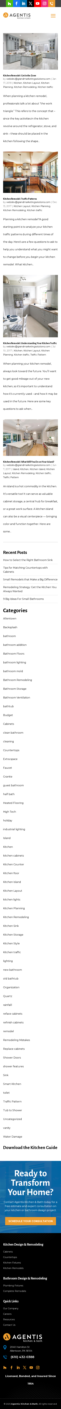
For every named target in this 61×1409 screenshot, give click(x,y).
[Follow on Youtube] (37, 3)
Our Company (10, 1308)
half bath (9, 794)
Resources (9, 1319)
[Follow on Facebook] (16, 3)
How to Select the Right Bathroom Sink (28, 560)
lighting (8, 961)
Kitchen (18, 83)
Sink (5, 1075)
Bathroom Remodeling (17, 680)
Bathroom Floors (13, 653)
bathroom (9, 636)
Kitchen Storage (13, 934)
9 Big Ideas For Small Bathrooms (23, 598)
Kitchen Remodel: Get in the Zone (19, 75)
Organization (11, 987)
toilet (6, 1092)
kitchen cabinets (13, 855)
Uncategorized (12, 1119)
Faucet (7, 767)
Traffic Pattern (38, 354)
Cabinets (8, 723)
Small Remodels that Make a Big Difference (30, 579)
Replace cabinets (14, 1048)
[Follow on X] (30, 3)
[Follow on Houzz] (9, 3)
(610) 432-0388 (51, 3)
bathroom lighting (14, 662)
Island (16, 469)
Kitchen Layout (31, 83)
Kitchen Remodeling (25, 87)
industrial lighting (14, 829)
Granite (7, 776)
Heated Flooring (13, 802)
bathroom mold (13, 671)
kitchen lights (11, 899)
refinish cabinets (13, 1022)
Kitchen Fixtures (12, 1262)
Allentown (9, 618)
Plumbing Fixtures (13, 1285)
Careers (7, 1314)
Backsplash (10, 627)
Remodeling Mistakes (16, 1040)
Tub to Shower (12, 1110)
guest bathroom (13, 785)
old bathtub (10, 978)
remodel (8, 1031)
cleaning (8, 741)
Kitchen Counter (13, 864)
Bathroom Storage (14, 688)
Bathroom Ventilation (16, 697)
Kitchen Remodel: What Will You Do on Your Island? (28, 462)
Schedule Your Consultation (30, 1221)
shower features (13, 1066)
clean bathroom (13, 732)
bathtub (8, 706)
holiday (7, 820)
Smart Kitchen (12, 1084)
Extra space (10, 759)
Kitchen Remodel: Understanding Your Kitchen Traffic (30, 343)
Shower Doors (12, 1057)
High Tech (9, 811)
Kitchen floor (11, 873)
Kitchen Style (11, 943)
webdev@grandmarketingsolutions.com (28, 78)
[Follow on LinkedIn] (23, 3)
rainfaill (7, 1004)
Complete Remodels (14, 1291)
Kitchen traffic (45, 87)
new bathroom (12, 969)
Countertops (11, 750)
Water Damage (12, 1136)
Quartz (7, 996)
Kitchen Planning (40, 206)
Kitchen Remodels (13, 1268)
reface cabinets (12, 1013)
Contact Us (9, 1325)
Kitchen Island (37, 469)
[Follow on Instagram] (44, 3)
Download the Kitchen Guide (30, 1147)
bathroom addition (15, 644)
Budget (8, 715)
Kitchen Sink (11, 925)
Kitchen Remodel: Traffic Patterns (20, 199)
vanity (6, 1127)
